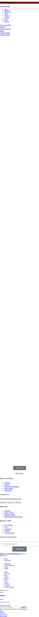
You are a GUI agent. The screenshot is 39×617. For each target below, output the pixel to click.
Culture (6, 485)
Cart (5, 527)
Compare (7, 585)
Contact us (8, 529)
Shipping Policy (9, 515)
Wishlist (7, 531)
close (1, 592)
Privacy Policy (9, 513)
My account (8, 525)
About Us (7, 511)
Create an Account (5, 605)
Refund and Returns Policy (13, 517)
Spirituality (8, 490)
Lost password (9, 533)
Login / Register (9, 587)
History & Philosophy (11, 486)
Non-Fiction (8, 488)
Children (7, 483)
